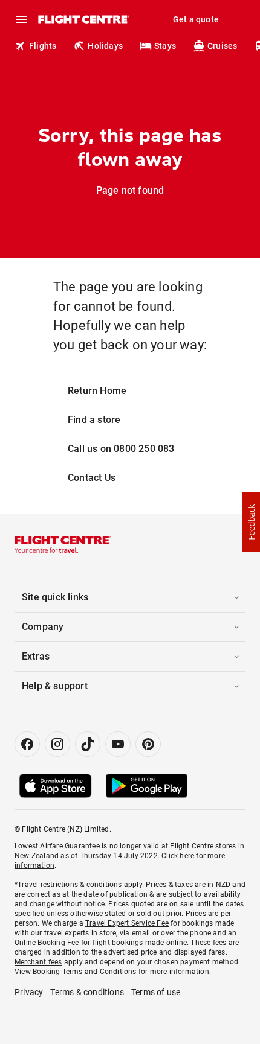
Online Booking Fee (47, 942)
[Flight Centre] (83, 19)
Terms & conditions (87, 992)
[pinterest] (148, 744)
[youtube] (118, 744)
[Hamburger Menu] (21, 19)
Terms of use (155, 992)
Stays (165, 46)
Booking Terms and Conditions (85, 971)
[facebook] (27, 744)
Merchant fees (38, 962)
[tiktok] (87, 744)
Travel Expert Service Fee (127, 923)
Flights (42, 46)
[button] (251, 522)
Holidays (105, 46)
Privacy (29, 992)
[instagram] (57, 744)
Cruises (222, 46)
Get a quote (196, 19)
